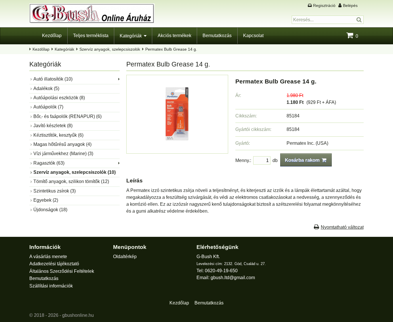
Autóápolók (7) (48, 106)
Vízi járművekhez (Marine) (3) (63, 153)
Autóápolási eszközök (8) (59, 97)
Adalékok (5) (46, 88)
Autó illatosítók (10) (53, 79)
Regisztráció (324, 5)
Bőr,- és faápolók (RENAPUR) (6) (67, 116)
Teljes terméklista (90, 35)
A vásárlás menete (48, 256)
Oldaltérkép (125, 256)
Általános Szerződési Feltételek (61, 271)
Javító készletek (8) (53, 125)
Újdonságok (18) (50, 209)
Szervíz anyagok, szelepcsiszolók (109, 49)
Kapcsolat (253, 35)
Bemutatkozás (217, 35)
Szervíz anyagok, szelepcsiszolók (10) (74, 172)
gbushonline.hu (78, 315)
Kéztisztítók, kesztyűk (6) (58, 135)
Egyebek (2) (45, 200)
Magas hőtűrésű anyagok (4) (62, 144)
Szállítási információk (51, 285)
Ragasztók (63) (48, 163)
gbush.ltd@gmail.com (233, 277)
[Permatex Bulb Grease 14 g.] (177, 148)
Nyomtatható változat (342, 227)
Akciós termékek (174, 35)
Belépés (350, 5)
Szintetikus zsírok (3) (54, 190)
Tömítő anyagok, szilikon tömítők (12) (71, 181)
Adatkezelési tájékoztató (54, 263)
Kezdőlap (52, 35)
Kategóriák (131, 35)
